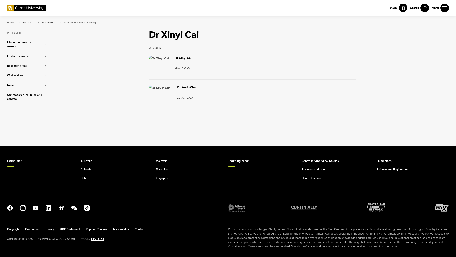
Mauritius (162, 169)
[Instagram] (23, 208)
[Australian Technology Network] (376, 207)
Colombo (86, 169)
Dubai (84, 178)
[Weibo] (61, 208)
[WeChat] (74, 208)
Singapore (162, 178)
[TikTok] (87, 208)
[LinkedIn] (48, 208)
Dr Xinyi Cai (183, 58)
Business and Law (313, 169)
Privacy (49, 229)
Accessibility (121, 229)
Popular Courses (96, 229)
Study (393, 7)
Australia (86, 161)
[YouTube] (35, 208)
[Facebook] (10, 208)
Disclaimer (32, 229)
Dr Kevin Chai (186, 87)
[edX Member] (442, 207)
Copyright (13, 229)
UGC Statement (70, 229)
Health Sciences (312, 178)
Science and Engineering (392, 169)
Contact (140, 229)
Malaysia (161, 161)
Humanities (384, 161)
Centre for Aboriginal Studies (320, 161)
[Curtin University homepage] (26, 8)
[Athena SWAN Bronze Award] (237, 207)
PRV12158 (97, 239)
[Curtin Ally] (304, 207)
